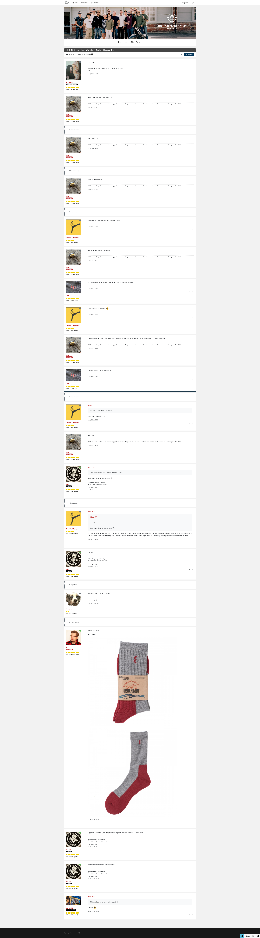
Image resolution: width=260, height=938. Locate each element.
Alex (67, 648)
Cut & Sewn (72, 54)
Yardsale (69, 609)
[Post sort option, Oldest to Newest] (181, 54)
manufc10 (69, 908)
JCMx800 (69, 82)
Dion (67, 295)
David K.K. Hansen (72, 238)
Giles (67, 114)
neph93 (68, 484)
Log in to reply (189, 54)
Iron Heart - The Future (130, 42)
